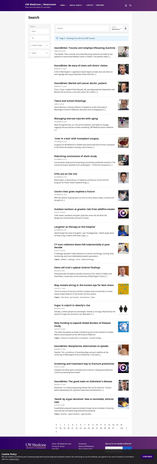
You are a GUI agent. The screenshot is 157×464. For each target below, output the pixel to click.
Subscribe (100, 5)
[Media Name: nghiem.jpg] (123, 87)
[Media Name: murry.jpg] (123, 69)
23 (81, 428)
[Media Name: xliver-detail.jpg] (123, 142)
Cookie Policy (14, 459)
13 (109, 425)
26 (93, 428)
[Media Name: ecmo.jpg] (123, 51)
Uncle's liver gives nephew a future (74, 191)
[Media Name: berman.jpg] (123, 104)
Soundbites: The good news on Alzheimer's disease (83, 381)
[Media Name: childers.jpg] (123, 271)
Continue (147, 456)
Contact (90, 5)
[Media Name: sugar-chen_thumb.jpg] (123, 309)
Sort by (114, 27)
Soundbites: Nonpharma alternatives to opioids (81, 346)
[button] (63, 5)
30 (109, 428)
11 (101, 425)
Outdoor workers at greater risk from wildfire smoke (84, 209)
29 (105, 428)
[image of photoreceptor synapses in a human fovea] (123, 289)
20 (68, 428)
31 (113, 428)
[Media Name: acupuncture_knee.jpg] (123, 350)
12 (105, 425)
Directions (82, 444)
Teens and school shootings (70, 100)
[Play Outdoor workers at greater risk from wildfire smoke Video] (123, 213)
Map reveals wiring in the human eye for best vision (84, 285)
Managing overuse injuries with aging (76, 118)
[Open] (46, 45)
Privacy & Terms (58, 446)
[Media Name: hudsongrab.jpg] (123, 195)
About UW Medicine (86, 446)
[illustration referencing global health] (123, 326)
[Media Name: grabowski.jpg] (123, 385)
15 (117, 425)
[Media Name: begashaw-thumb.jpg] (123, 230)
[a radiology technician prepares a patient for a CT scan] (123, 248)
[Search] (130, 5)
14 (113, 425)
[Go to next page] (56, 431)
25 (89, 428)
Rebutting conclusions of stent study (75, 156)
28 (101, 428)
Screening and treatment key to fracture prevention (84, 363)
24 (85, 428)
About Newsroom (85, 449)
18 (60, 428)
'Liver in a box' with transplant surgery (76, 138)
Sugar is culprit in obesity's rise (72, 305)
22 (77, 428)
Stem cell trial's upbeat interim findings (77, 267)
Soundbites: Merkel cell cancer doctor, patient (80, 83)
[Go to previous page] (56, 425)
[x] (126, 6)
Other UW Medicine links (61, 444)
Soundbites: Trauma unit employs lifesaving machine (84, 47)
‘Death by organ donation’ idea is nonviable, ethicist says (84, 400)
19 (64, 428)
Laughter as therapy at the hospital (74, 226)
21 (72, 428)
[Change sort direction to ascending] (125, 28)
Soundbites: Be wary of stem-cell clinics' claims (81, 65)
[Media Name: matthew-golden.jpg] (123, 177)
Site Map (55, 449)
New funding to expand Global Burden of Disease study (82, 324)
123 (121, 428)
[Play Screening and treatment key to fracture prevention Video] (123, 367)
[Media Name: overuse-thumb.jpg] (123, 122)
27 (97, 428)
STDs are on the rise (65, 173)
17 (56, 428)
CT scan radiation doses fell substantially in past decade (82, 246)
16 (121, 425)
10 (97, 425)
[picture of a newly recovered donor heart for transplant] (123, 403)
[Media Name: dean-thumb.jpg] (123, 160)
